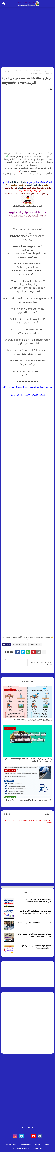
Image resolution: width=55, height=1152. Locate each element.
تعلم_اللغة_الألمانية (19, 644)
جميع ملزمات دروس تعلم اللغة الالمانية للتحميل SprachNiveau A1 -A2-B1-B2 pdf (35, 912)
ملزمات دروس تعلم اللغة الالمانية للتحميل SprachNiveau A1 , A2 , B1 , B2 (37, 900)
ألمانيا (20, 188)
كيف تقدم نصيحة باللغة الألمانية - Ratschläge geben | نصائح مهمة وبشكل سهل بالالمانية (28, 760)
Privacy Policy (12, 1145)
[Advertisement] (27, 37)
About (37, 1145)
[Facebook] (17, 652)
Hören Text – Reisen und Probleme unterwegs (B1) (29, 800)
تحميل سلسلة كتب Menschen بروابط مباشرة (34, 922)
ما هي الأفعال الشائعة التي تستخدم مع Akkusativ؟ (33, 720)
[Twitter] (23, 652)
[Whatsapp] (28, 652)
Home (46, 1145)
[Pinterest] (33, 652)
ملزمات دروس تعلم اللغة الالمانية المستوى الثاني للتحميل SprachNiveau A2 (34, 935)
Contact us (26, 1145)
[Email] (38, 652)
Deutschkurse (34, 70)
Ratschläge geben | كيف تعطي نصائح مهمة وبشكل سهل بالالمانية (34, 946)
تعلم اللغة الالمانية (18, 182)
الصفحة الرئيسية (47, 70)
